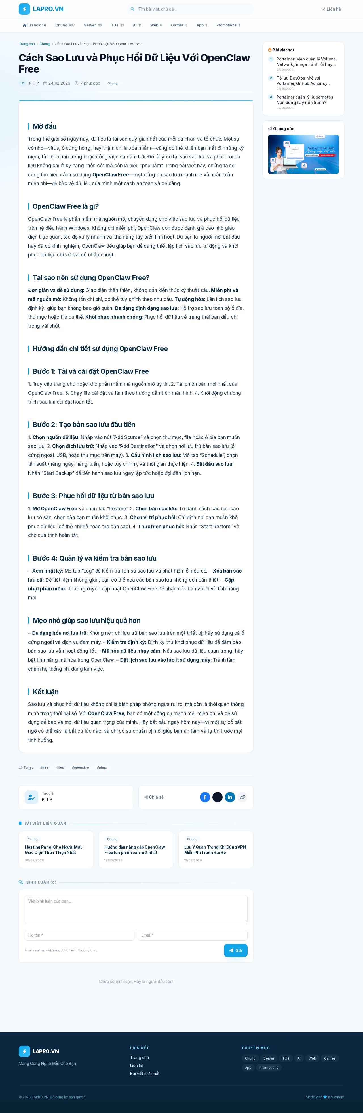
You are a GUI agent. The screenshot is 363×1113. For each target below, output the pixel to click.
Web (156, 25)
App (202, 25)
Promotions (228, 25)
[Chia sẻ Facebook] (205, 797)
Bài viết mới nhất (144, 1073)
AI (137, 25)
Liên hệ (334, 9)
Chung (65, 25)
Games (179, 25)
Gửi (238, 950)
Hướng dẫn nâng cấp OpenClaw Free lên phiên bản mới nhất (134, 850)
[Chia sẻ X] (217, 797)
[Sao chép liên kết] (242, 797)
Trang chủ (37, 25)
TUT (117, 25)
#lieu (60, 767)
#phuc (102, 767)
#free (44, 767)
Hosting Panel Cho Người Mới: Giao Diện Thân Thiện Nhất (53, 850)
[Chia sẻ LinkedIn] (230, 797)
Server (93, 25)
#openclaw (80, 767)
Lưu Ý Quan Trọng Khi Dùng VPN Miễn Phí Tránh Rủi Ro (215, 850)
